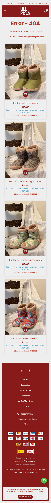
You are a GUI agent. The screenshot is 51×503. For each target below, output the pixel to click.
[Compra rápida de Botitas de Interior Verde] (25, 94)
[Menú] (5, 11)
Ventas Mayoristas (25, 401)
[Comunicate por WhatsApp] (44, 481)
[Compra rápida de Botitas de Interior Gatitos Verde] (25, 251)
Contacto (25, 406)
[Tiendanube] (25, 462)
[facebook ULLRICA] (29, 370)
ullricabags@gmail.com (27, 419)
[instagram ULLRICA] (21, 370)
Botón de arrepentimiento (27, 472)
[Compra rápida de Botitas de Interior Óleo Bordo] (25, 329)
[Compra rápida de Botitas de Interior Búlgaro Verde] (25, 172)
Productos (25, 385)
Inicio (25, 379)
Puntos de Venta (25, 390)
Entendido (25, 497)
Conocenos (25, 395)
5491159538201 (27, 414)
